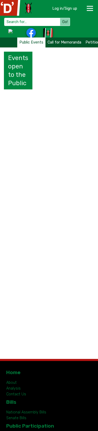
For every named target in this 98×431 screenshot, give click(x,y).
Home (13, 372)
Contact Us (16, 394)
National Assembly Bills (26, 412)
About (11, 382)
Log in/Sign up (64, 8)
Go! (65, 22)
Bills (11, 402)
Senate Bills (16, 418)
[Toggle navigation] (89, 6)
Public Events (31, 42)
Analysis (13, 388)
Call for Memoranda (64, 42)
